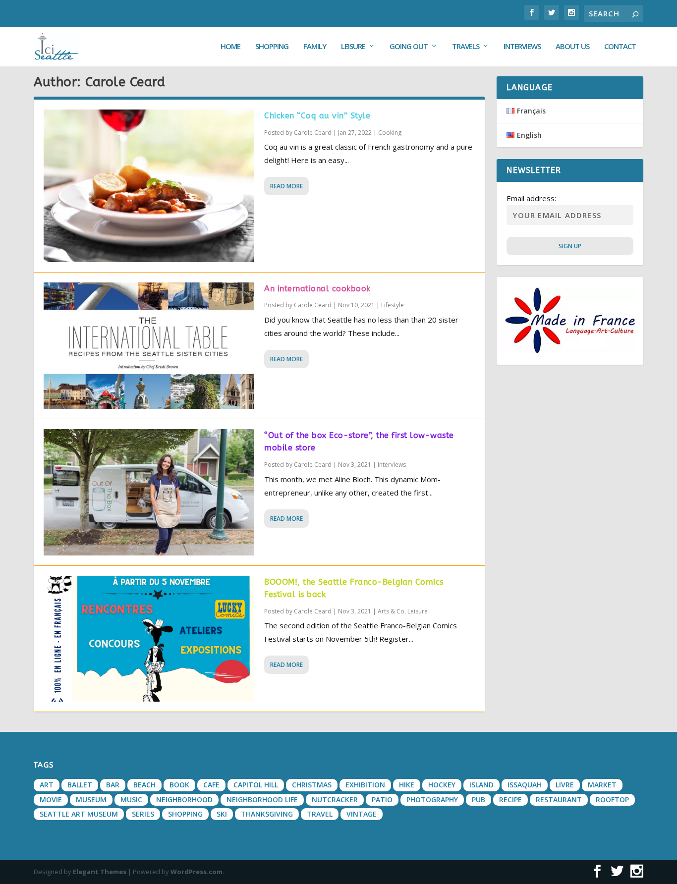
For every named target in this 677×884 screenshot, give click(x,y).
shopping (185, 814)
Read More (286, 186)
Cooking (389, 132)
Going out (409, 46)
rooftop (612, 799)
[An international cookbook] (149, 345)
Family (314, 46)
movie (51, 799)
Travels (465, 46)
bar (112, 784)
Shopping (271, 46)
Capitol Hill (255, 784)
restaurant (559, 799)
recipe (510, 799)
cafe (211, 784)
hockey (441, 784)
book (179, 784)
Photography (432, 799)
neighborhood (184, 799)
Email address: (531, 198)
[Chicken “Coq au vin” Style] (149, 186)
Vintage (361, 814)
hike (406, 784)
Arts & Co (391, 611)
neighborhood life (262, 799)
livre (565, 784)
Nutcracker (335, 799)
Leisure (353, 46)
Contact (620, 46)
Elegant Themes (99, 871)
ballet (79, 784)
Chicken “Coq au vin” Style (317, 115)
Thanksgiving (267, 814)
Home (230, 46)
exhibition (365, 784)
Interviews (522, 46)
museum (91, 799)
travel (320, 814)
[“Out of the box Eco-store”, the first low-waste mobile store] (149, 492)
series (143, 814)
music (131, 799)
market (602, 784)
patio (382, 799)
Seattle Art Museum (79, 814)
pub (478, 799)
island (481, 784)
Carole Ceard (313, 132)
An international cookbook (317, 288)
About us (572, 46)
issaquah (525, 784)
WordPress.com (196, 871)
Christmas (312, 784)
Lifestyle (392, 305)
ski (222, 814)
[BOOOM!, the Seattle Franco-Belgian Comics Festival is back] (149, 639)
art (47, 784)
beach (144, 784)
